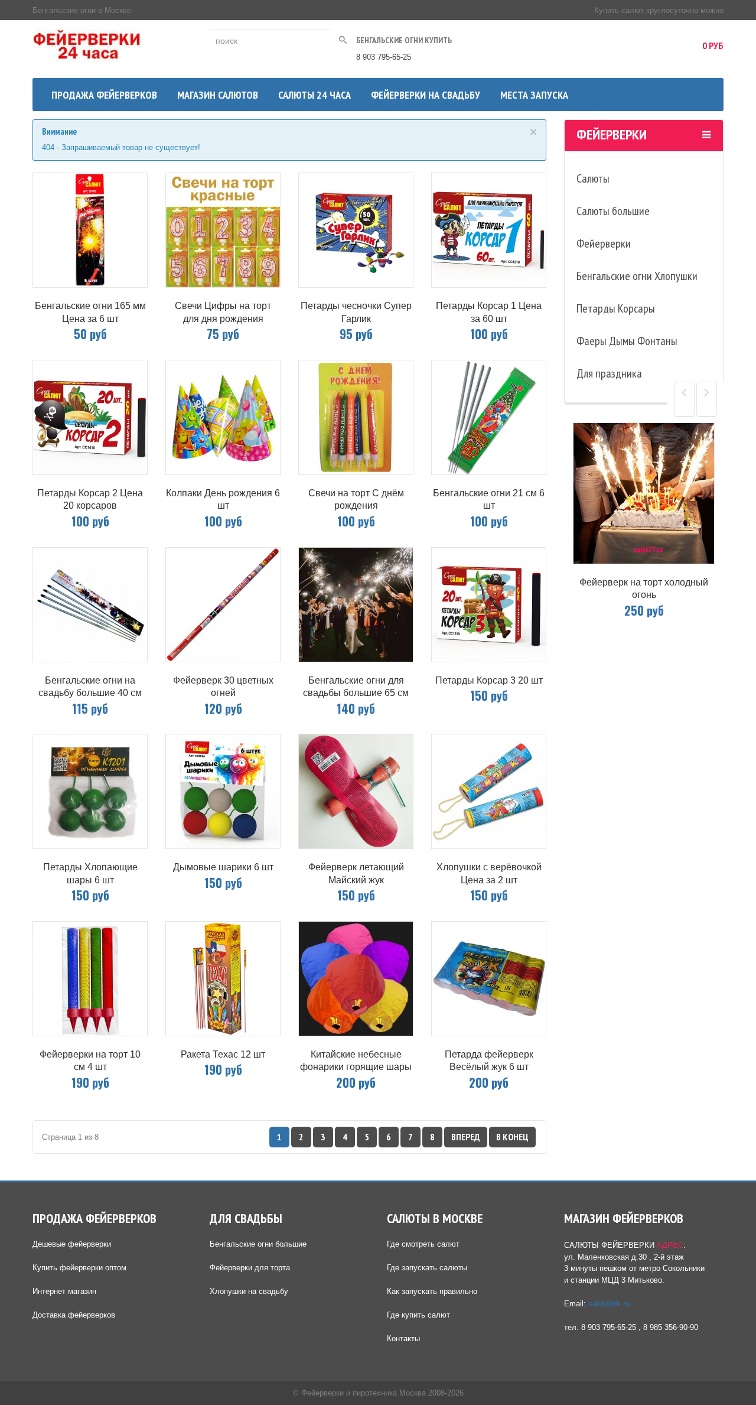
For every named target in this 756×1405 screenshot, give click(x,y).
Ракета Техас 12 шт (223, 1054)
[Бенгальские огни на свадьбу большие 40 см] (90, 605)
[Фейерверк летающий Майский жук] (356, 791)
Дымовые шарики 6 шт (223, 867)
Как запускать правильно (432, 1291)
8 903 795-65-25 (383, 57)
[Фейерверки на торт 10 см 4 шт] (90, 979)
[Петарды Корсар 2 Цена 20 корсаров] (90, 417)
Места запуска (534, 95)
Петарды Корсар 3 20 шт (489, 680)
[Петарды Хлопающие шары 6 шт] (90, 791)
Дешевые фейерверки (71, 1244)
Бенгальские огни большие (258, 1244)
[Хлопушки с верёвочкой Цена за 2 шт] (489, 791)
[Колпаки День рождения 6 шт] (223, 417)
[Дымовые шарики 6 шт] (223, 791)
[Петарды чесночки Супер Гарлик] (356, 230)
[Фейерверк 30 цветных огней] (223, 605)
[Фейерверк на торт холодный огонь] (643, 493)
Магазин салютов (217, 95)
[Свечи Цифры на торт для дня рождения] (223, 230)
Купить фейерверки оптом (79, 1267)
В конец (512, 1137)
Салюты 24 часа (314, 95)
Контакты (403, 1338)
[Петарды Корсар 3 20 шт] (489, 605)
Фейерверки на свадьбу (425, 95)
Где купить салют (418, 1314)
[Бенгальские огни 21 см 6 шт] (489, 417)
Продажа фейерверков (104, 95)
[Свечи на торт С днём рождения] (356, 417)
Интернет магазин (64, 1291)
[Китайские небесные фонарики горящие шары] (356, 979)
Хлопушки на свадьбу (249, 1291)
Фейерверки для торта (250, 1267)
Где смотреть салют (423, 1244)
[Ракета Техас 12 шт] (223, 979)
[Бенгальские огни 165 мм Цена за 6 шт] (90, 230)
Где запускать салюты (427, 1267)
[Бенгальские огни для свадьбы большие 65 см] (356, 605)
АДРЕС (670, 1245)
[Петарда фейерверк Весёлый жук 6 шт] (489, 979)
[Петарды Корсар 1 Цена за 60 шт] (489, 230)
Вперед (465, 1137)
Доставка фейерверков (73, 1314)
